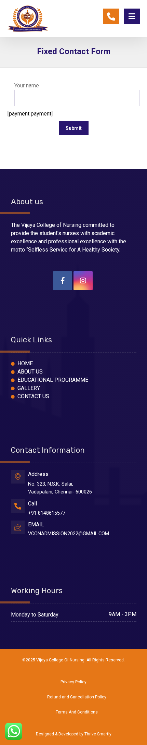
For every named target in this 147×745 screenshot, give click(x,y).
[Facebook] (62, 280)
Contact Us (33, 396)
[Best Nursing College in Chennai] (28, 17)
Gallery (28, 388)
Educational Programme (52, 380)
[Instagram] (83, 280)
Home (25, 363)
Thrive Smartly (97, 734)
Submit (74, 128)
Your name (26, 85)
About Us (30, 371)
